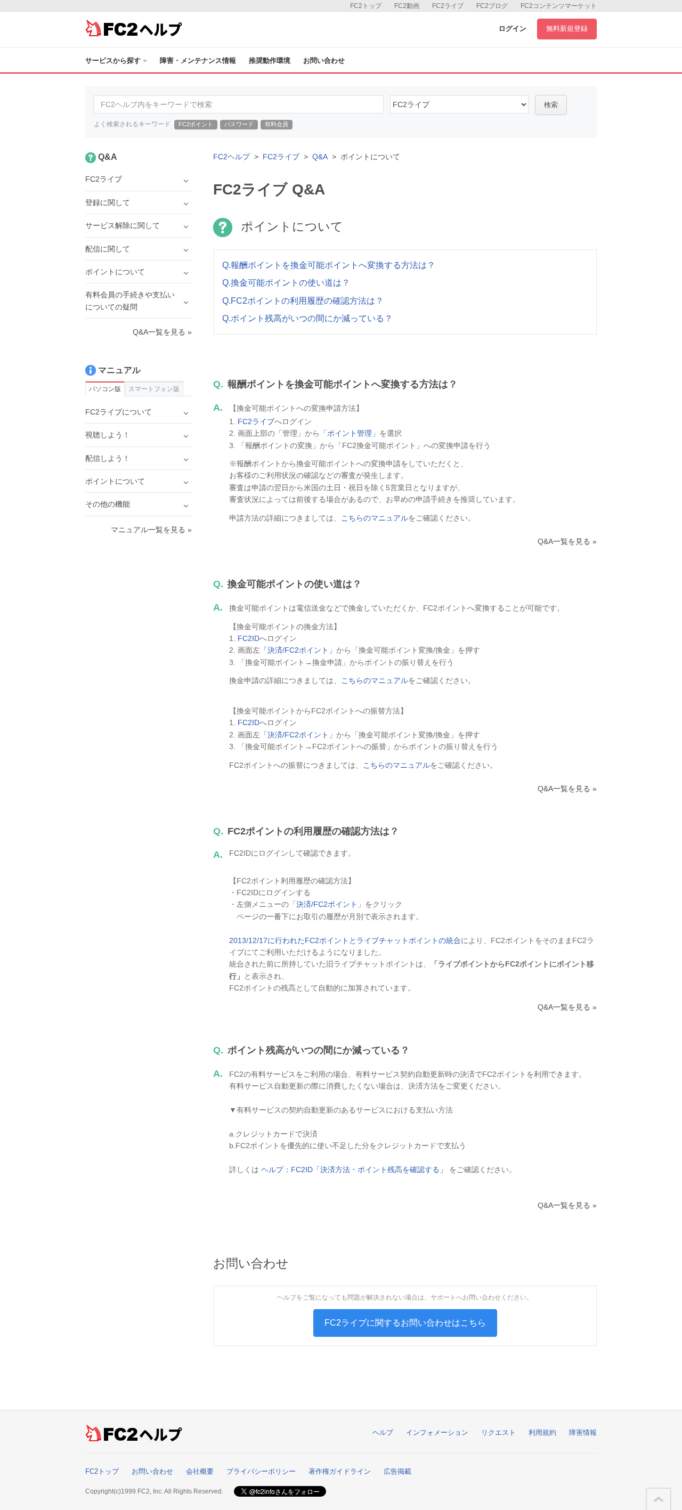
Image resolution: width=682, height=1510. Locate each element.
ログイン (512, 29)
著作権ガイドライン (339, 1471)
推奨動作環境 (269, 60)
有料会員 (276, 124)
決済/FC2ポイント (327, 904)
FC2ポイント (195, 124)
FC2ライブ (448, 6)
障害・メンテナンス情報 (198, 60)
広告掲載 (397, 1471)
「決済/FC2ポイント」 (298, 650)
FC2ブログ (492, 6)
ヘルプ (382, 1432)
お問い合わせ (324, 60)
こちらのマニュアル (374, 518)
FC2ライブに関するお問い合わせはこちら (405, 1322)
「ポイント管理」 (349, 433)
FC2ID (248, 638)
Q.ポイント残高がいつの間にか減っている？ (307, 318)
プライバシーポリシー (261, 1471)
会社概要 (200, 1471)
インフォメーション (437, 1432)
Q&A (320, 156)
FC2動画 (406, 6)
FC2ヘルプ (231, 156)
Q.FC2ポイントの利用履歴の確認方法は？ (303, 300)
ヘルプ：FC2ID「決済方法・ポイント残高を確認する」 (354, 1169)
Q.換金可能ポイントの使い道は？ (286, 282)
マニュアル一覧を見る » (151, 529)
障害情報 (583, 1432)
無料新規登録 (567, 29)
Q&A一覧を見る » (567, 541)
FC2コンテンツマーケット (559, 6)
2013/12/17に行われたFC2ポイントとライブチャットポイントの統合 (345, 940)
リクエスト (498, 1432)
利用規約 (542, 1432)
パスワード (239, 124)
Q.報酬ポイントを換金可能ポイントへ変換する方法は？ (328, 265)
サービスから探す (113, 60)
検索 (551, 105)
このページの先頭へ (658, 1499)
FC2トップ (365, 6)
